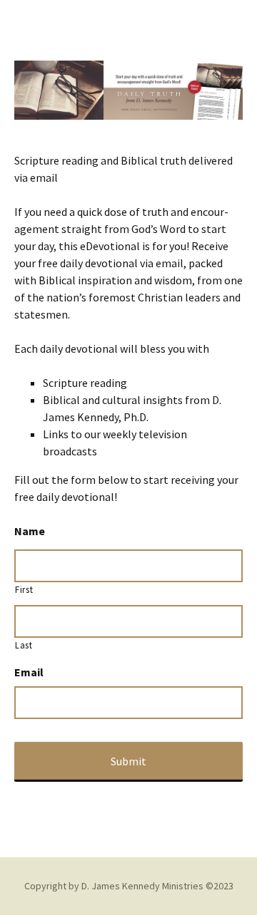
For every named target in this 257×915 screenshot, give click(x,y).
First (24, 590)
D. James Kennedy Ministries (142, 885)
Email (29, 672)
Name (29, 531)
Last (24, 645)
